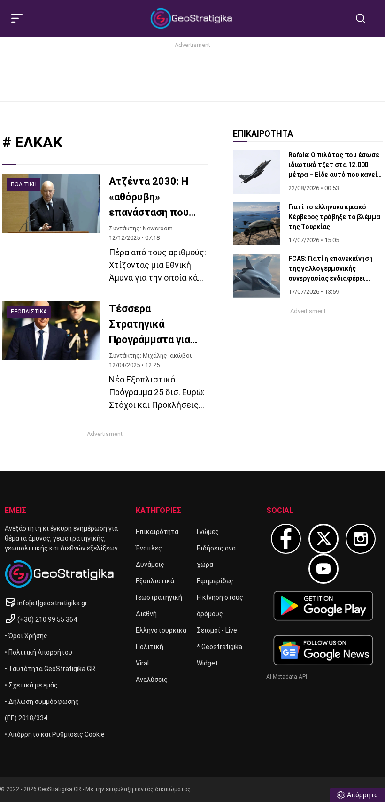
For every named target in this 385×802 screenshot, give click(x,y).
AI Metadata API (286, 676)
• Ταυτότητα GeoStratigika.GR (50, 668)
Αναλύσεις (152, 679)
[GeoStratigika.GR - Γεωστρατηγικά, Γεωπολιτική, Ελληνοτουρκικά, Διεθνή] (192, 18)
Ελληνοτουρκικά (161, 630)
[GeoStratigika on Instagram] (360, 539)
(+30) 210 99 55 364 (47, 619)
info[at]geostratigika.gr (52, 603)
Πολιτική (149, 646)
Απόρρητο (362, 795)
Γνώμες (208, 531)
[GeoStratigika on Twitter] (323, 539)
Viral (142, 663)
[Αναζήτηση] (364, 18)
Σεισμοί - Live (217, 630)
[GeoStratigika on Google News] (323, 650)
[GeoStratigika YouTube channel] (323, 569)
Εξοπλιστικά (155, 581)
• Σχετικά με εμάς (31, 685)
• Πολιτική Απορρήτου (38, 652)
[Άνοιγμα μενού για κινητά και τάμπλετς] (20, 18)
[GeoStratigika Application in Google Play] (323, 606)
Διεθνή (146, 614)
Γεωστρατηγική (159, 597)
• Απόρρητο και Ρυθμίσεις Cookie (55, 734)
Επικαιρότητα (157, 531)
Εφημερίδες (215, 581)
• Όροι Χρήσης (26, 636)
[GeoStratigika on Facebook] (286, 539)
